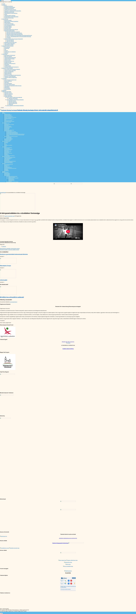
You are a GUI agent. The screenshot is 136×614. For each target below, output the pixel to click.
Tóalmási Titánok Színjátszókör (10, 77)
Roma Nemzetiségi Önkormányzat (11, 29)
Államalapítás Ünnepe (5, 265)
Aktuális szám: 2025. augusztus (68, 341)
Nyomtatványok (7, 89)
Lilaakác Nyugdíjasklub (8, 71)
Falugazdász (6, 64)
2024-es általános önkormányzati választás (15, 99)
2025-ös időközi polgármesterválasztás (14, 97)
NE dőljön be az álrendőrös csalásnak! (12, 297)
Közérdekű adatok (8, 27)
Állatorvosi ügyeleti (8, 56)
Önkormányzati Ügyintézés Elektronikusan (12, 85)
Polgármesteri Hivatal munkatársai (11, 21)
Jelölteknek (10, 104)
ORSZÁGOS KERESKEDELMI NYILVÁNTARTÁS (68, 538)
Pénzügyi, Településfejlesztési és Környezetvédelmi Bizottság (18, 36)
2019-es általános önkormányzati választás (15, 105)
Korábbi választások (8, 96)
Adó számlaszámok (8, 83)
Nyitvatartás (6, 48)
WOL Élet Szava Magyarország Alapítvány (12, 75)
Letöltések (4, 90)
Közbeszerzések (7, 28)
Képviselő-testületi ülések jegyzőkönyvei (14, 34)
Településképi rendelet (8, 44)
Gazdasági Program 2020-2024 (10, 42)
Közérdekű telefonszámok (9, 84)
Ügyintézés (4, 78)
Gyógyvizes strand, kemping (7, 46)
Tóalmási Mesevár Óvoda (9, 58)
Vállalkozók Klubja (8, 74)
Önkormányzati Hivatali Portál (10, 79)
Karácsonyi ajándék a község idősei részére (10, 248)
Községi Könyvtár (7, 62)
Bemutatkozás (7, 47)
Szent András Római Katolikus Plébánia (12, 69)
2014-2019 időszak (10, 40)
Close (1, 613)
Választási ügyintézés (8, 93)
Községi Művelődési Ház (9, 61)
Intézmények (4, 54)
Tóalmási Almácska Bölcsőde (10, 57)
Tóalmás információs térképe (10, 9)
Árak (5, 49)
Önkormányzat (5, 19)
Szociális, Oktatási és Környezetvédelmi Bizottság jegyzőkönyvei (19, 35)
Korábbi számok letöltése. (68, 348)
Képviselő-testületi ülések (9, 30)
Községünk (4, 5)
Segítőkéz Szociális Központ (9, 63)
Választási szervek (8, 92)
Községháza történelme (9, 8)
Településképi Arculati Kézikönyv (10, 13)
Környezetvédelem (8, 26)
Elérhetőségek (7, 88)
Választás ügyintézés (12, 102)
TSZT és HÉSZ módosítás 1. (9, 43)
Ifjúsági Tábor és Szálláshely (10, 51)
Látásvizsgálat (3, 280)
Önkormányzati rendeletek (9, 24)
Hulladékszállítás (7, 65)
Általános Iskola (7, 60)
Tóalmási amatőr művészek (9, 15)
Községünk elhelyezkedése (9, 7)
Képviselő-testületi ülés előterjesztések (14, 33)
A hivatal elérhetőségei (8, 23)
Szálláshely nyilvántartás (9, 12)
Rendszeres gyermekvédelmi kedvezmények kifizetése (14, 254)
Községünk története (8, 6)
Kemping (6, 50)
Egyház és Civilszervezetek (7, 68)
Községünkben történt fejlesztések (11, 16)
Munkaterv (8, 37)
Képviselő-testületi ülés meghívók (13, 31)
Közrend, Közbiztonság (8, 17)
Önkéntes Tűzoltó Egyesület (10, 76)
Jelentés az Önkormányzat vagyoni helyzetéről (13, 38)
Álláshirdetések (7, 22)
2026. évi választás (8, 95)
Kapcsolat (6, 53)
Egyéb (4, 192)
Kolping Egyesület (7, 72)
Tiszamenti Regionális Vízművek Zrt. (11, 67)
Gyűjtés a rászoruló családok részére (9, 249)
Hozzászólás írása (10, 216)
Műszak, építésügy (8, 81)
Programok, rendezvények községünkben (12, 10)
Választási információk (6, 91)
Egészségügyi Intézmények (9, 55)
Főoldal (3, 3)
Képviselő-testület (7, 20)
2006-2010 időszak (10, 41)
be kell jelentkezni (13, 302)
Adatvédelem (6, 86)
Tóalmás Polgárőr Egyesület (10, 70)
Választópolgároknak (12, 103)
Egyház (5, 14)
